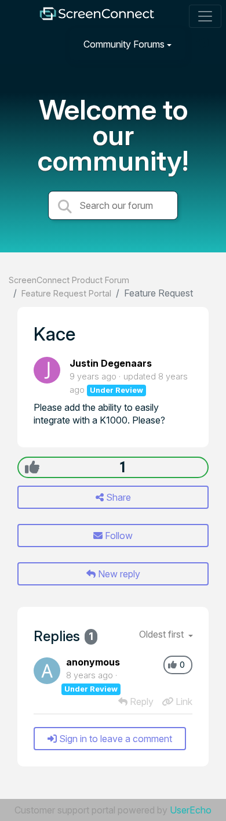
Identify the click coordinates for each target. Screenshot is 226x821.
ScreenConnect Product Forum (69, 280)
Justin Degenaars (111, 363)
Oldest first (162, 634)
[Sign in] (203, 44)
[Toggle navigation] (205, 16)
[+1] (32, 467)
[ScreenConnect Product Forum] (96, 16)
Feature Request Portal (66, 293)
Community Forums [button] (124, 44)
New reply (118, 574)
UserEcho (191, 810)
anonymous (93, 662)
